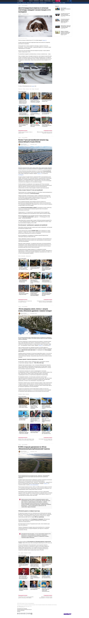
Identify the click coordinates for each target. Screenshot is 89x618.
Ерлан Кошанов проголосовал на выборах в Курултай (65, 9)
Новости (31, 0)
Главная (19, 5)
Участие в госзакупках (20, 610)
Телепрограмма (47, 0)
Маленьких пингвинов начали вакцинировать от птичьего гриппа (45, 597)
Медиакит (18, 611)
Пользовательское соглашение (22, 608)
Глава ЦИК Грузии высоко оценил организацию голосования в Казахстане (65, 14)
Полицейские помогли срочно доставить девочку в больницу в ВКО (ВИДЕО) (44, 301)
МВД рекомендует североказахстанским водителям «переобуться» (44, 132)
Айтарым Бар (29, 2)
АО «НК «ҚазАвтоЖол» (34, 484)
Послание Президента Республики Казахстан (24, 609)
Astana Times (19, 2)
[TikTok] (28, 613)
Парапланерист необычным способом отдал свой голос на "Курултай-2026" (66, 26)
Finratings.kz (20, 174)
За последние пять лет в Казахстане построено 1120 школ (25, 301)
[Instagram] (21, 613)
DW (49, 345)
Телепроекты (36, 0)
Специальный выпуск (35, 2)
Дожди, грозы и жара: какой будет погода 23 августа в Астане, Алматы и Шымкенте (26, 439)
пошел (33, 86)
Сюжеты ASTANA (24, 5)
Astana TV (39, 173)
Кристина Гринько (24, 451)
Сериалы (41, 0)
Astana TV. (44, 40)
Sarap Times (24, 2)
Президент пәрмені (43, 2)
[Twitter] (19, 613)
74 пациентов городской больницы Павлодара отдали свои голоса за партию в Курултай (65, 20)
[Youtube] (26, 613)
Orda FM (53, 0)
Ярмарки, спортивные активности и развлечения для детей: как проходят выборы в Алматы (65, 33)
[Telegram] (24, 613)
